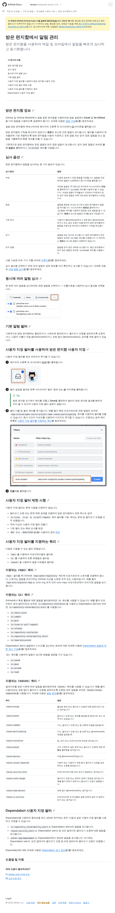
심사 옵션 (13, 157)
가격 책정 (62, 902)
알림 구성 (70, 121)
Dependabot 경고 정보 (53, 850)
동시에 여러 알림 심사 (22, 278)
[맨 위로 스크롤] (109, 907)
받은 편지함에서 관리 (67, 11)
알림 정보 (51, 693)
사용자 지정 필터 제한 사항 (26, 500)
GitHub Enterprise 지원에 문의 (72, 26)
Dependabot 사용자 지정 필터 (29, 811)
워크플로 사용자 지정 (45, 11)
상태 (54, 902)
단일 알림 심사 (16, 269)
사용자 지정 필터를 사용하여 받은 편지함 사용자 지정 (46, 349)
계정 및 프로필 (13, 11)
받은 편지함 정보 (18, 110)
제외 (57, 532)
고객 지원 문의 (14, 878)
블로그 (86, 902)
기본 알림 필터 (16, 326)
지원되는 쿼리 (19, 570)
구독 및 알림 (28, 11)
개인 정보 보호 (43, 902)
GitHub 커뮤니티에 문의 (19, 874)
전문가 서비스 (75, 902)
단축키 (44, 260)
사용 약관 (30, 902)
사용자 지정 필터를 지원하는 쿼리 (35, 420)
